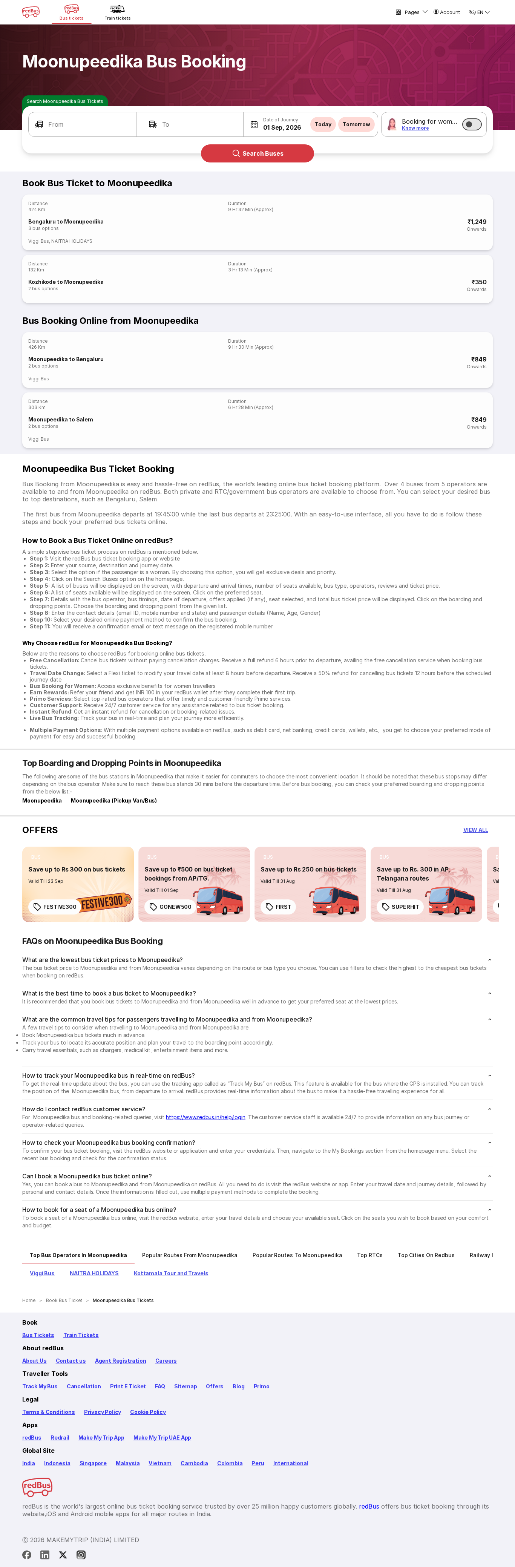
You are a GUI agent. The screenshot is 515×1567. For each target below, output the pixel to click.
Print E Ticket (128, 1386)
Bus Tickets (38, 1335)
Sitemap (185, 1386)
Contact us (71, 1360)
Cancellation (84, 1386)
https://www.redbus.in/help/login (205, 1117)
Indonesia (57, 1463)
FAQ (160, 1386)
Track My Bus (40, 1386)
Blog (238, 1386)
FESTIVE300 (60, 907)
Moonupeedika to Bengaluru (66, 359)
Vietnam (160, 1463)
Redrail (60, 1437)
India (28, 1463)
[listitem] (36, 857)
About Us (34, 1360)
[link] (78, 884)
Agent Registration (120, 1360)
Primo (262, 1386)
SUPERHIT (405, 907)
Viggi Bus (38, 241)
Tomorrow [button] (356, 124)
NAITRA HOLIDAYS (71, 241)
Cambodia (194, 1463)
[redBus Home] (31, 12)
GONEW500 (175, 907)
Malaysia (128, 1463)
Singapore (93, 1463)
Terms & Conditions (48, 1412)
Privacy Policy (102, 1412)
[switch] (472, 124)
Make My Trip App (101, 1437)
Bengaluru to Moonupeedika (66, 221)
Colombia (230, 1463)
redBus (31, 1437)
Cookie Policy (148, 1412)
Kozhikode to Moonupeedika (66, 282)
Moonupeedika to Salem (60, 419)
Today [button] (323, 124)
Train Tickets (81, 1335)
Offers (215, 1386)
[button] (82, 124)
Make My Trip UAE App (162, 1437)
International (290, 1463)
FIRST (283, 907)
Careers (166, 1360)
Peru (257, 1463)
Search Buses (263, 153)
